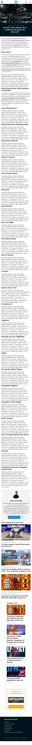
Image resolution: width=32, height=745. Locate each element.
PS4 (15, 592)
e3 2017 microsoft (5, 487)
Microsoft (15, 25)
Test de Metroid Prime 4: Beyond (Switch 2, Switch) (15, 660)
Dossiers (3, 567)
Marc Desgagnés (19, 34)
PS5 (9, 542)
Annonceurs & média (9, 724)
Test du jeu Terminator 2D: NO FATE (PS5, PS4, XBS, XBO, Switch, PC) (14, 597)
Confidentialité (8, 726)
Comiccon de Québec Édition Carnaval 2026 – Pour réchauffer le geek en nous (16, 570)
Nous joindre (7, 730)
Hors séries (8, 567)
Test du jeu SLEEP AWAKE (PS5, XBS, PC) (15, 679)
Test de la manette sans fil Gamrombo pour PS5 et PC (15, 545)
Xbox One (7, 593)
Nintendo (9, 592)
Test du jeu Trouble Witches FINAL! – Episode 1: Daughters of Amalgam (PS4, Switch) (15, 639)
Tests (15, 542)
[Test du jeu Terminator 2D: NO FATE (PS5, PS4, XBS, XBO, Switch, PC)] (16, 610)
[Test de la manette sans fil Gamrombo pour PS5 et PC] (16, 532)
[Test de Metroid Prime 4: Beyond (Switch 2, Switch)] (16, 652)
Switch (23, 592)
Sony (12, 542)
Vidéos (3, 593)
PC (7, 542)
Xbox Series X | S (14, 593)
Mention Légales (8, 728)
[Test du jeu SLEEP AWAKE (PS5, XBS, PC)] (16, 672)
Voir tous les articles (14, 517)
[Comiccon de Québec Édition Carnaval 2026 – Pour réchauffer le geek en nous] (16, 557)
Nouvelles (21, 25)
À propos (6, 721)
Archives (10, 25)
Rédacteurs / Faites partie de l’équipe (13, 732)
